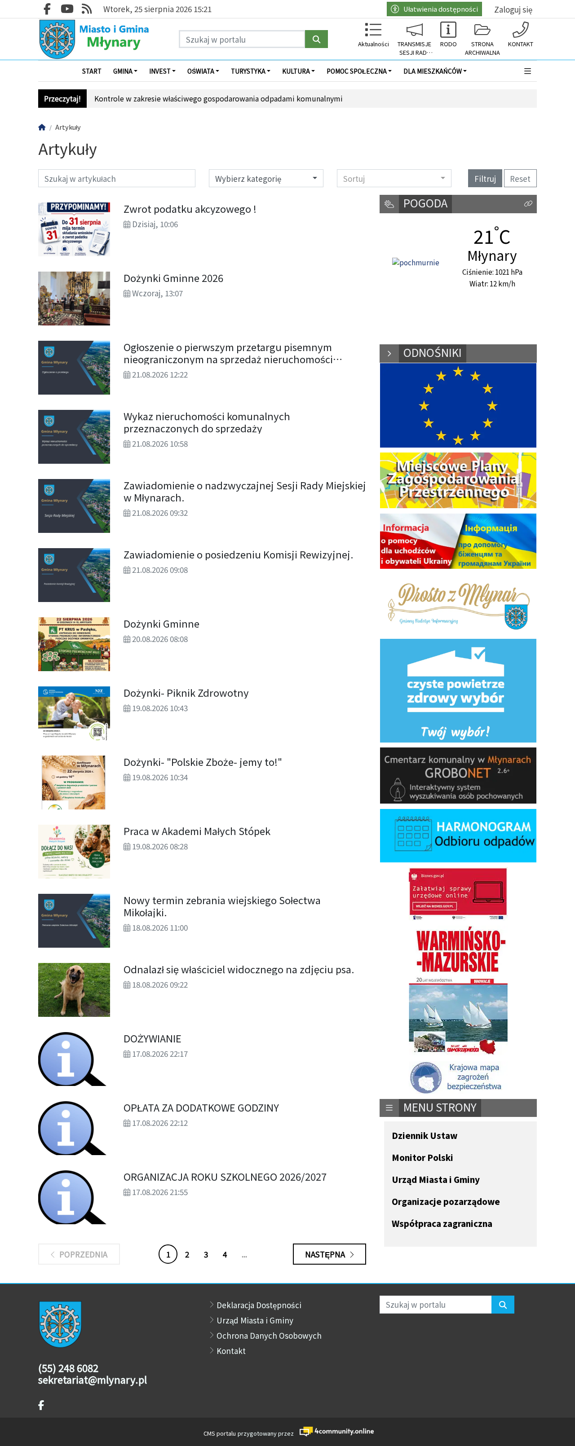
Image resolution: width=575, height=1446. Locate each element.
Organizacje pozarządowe (446, 1202)
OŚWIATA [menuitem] (200, 70)
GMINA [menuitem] (123, 70)
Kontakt (231, 1350)
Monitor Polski (422, 1158)
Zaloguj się (513, 9)
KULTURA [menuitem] (296, 70)
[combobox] (394, 178)
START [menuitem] (92, 70)
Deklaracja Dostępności (259, 1304)
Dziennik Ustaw (424, 1136)
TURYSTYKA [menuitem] (248, 70)
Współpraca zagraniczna (442, 1224)
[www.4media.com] (334, 1431)
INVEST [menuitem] (160, 70)
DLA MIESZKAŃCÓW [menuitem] (432, 70)
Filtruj (485, 178)
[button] (528, 71)
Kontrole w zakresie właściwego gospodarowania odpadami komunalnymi (218, 98)
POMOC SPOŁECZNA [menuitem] (357, 70)
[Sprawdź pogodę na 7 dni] (415, 263)
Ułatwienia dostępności (440, 8)
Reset (520, 178)
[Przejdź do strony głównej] (95, 39)
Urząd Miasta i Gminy (436, 1180)
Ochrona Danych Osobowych (269, 1335)
